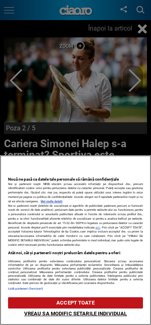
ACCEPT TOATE (75, 303)
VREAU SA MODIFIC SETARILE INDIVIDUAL (75, 314)
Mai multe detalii (51, 201)
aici (97, 227)
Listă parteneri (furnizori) (25, 288)
